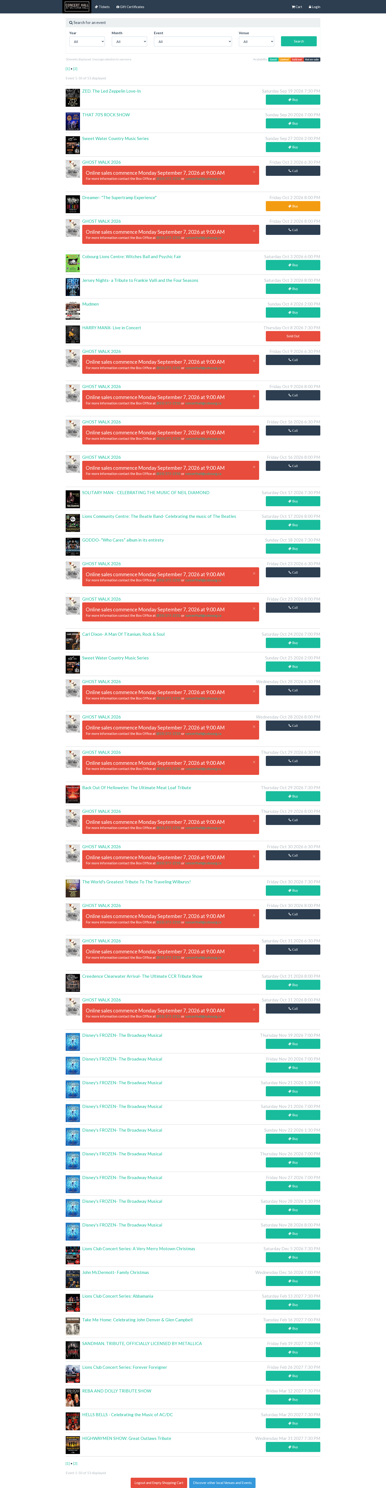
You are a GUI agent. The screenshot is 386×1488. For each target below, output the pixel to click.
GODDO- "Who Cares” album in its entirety (123, 539)
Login (315, 7)
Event (158, 33)
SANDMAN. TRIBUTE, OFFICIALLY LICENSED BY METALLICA (142, 1343)
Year (72, 33)
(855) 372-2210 (168, 178)
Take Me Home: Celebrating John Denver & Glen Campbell (137, 1319)
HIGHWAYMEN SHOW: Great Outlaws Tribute (126, 1438)
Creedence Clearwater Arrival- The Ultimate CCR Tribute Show (142, 976)
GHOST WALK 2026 (101, 162)
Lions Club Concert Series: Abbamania (117, 1296)
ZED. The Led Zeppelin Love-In (111, 91)
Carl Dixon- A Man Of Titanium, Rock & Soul (123, 634)
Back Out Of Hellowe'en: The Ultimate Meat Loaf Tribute (136, 787)
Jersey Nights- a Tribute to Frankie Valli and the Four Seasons (140, 280)
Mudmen (90, 303)
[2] (75, 69)
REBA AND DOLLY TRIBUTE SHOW (116, 1390)
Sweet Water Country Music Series (115, 138)
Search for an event (89, 22)
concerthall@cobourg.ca (203, 178)
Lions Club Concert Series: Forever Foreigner (124, 1367)
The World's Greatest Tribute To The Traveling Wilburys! (136, 881)
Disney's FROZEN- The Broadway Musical (122, 1035)
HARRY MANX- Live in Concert (111, 327)
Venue (244, 33)
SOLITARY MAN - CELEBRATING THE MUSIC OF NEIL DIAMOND (146, 492)
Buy (295, 100)
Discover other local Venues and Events (222, 1483)
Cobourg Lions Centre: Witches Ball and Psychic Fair (131, 256)
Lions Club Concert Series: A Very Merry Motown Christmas (138, 1248)
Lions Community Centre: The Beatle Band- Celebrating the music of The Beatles (159, 516)
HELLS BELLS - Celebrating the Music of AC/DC (127, 1414)
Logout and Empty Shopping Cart (158, 1483)
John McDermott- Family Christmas (115, 1272)
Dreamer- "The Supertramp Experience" (119, 197)
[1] (68, 69)
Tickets (104, 7)
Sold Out (293, 336)
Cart (298, 7)
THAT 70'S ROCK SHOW (106, 114)
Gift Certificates (131, 7)
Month (117, 33)
